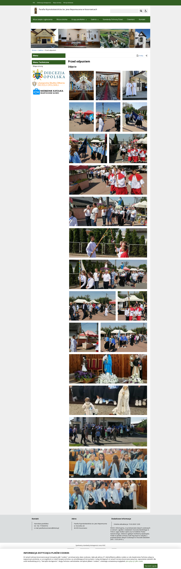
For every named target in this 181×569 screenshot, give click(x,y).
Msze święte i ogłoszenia (42, 19)
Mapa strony (38, 66)
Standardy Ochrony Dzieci (113, 19)
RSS (34, 2)
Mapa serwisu (57, 2)
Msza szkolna (62, 19)
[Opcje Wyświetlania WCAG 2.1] (146, 11)
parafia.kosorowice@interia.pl (49, 528)
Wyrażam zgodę (150, 566)
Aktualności (37, 26)
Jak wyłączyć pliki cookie (134, 561)
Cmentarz (131, 19)
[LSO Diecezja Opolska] (48, 86)
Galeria (93, 19)
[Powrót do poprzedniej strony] (146, 55)
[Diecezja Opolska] (48, 79)
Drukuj (141, 56)
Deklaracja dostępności (44, 2)
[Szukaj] (141, 11)
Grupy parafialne (78, 19)
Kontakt (142, 19)
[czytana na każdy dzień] (48, 94)
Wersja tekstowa (68, 2)
